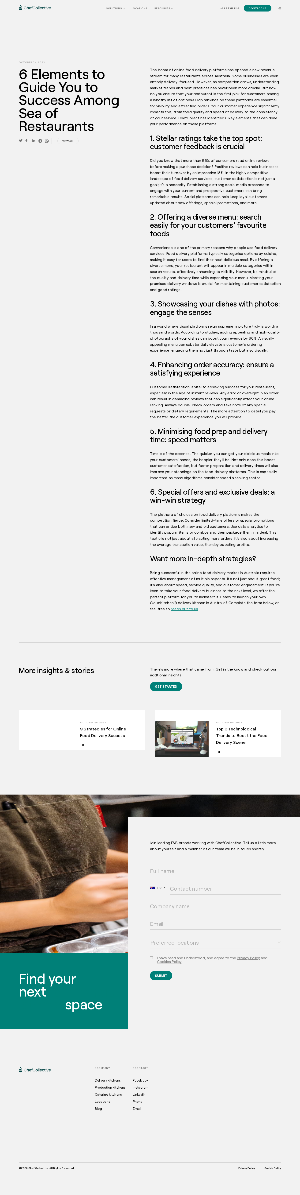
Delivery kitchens (108, 1080)
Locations (139, 8)
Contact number (179, 882)
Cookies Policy (169, 961)
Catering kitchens (108, 1094)
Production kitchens (110, 1087)
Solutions (114, 8)
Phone (138, 1101)
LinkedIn (139, 1094)
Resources (162, 8)
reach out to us (184, 608)
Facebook (140, 1080)
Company (155, 899)
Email (153, 917)
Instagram (141, 1087)
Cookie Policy (272, 1168)
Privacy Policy (248, 957)
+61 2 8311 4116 (229, 8)
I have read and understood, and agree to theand (212, 959)
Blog (98, 1108)
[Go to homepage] (35, 7)
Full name (156, 864)
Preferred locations (161, 936)
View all (68, 141)
